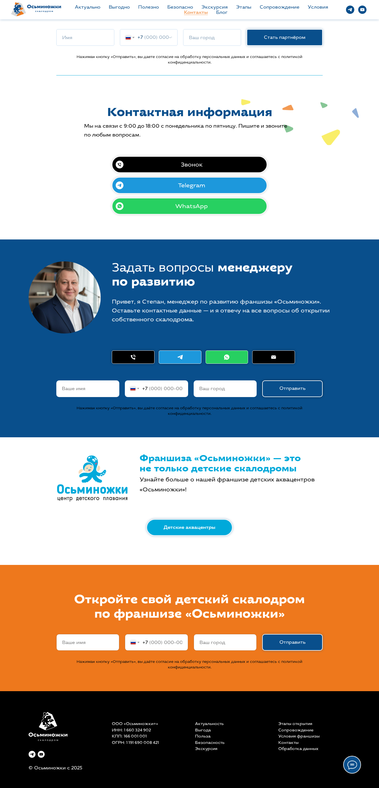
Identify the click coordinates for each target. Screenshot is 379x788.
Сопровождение (279, 7)
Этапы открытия (295, 723)
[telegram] (350, 10)
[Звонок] (133, 357)
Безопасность (209, 742)
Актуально (87, 7)
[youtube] (362, 10)
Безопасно (180, 7)
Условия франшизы (299, 736)
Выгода (203, 730)
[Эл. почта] (273, 357)
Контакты (196, 12)
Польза (203, 736)
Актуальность (209, 723)
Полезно (148, 7)
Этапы (243, 7)
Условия (318, 7)
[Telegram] (180, 357)
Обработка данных (298, 748)
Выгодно (119, 7)
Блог (222, 12)
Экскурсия (214, 7)
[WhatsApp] (227, 357)
